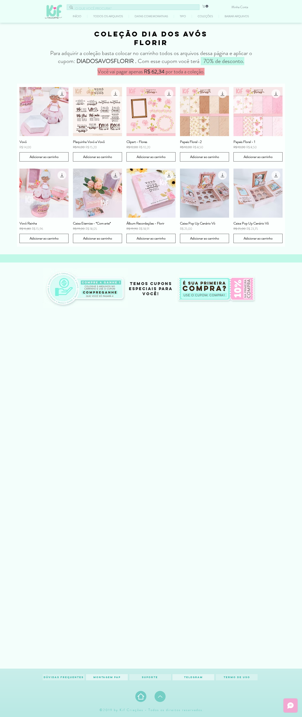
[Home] (140, 696)
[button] (205, 6)
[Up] (160, 696)
